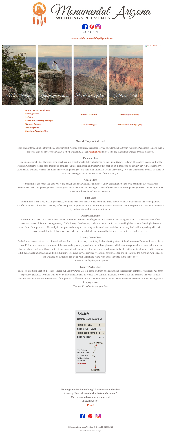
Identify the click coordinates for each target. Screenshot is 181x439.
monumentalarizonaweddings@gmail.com (92, 38)
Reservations (95, 151)
